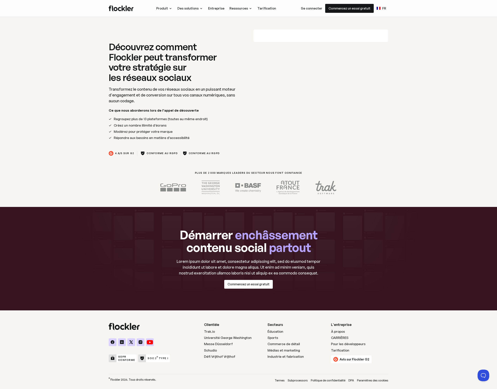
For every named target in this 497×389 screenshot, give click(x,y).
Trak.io (209, 331)
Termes (280, 380)
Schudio (210, 350)
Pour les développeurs (348, 344)
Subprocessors (298, 380)
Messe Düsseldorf (218, 344)
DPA (351, 380)
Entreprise (216, 8)
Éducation (275, 331)
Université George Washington (228, 338)
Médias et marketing (284, 350)
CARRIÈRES (339, 338)
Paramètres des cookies (372, 380)
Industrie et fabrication (286, 356)
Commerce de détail (284, 344)
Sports (273, 338)
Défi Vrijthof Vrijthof (219, 356)
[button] (164, 8)
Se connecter (311, 8)
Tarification (266, 8)
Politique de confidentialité (328, 380)
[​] (112, 342)
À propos (338, 331)
